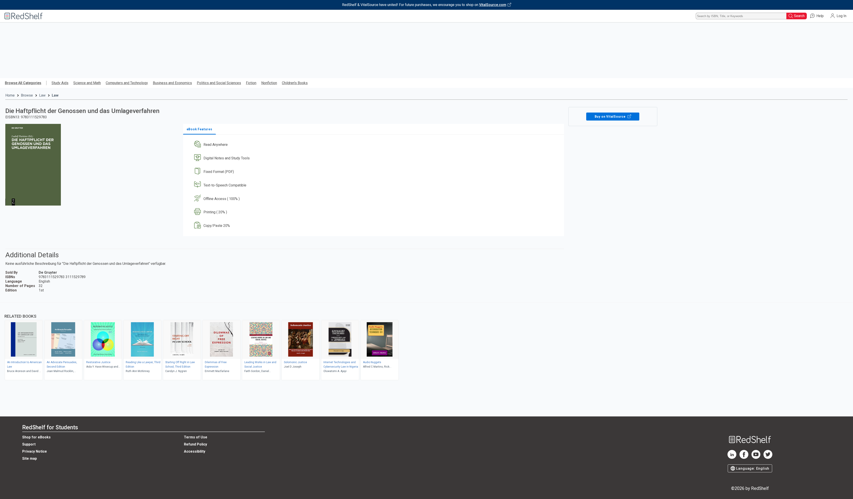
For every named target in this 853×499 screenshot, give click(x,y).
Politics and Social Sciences (219, 83)
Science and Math (87, 83)
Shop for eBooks (36, 437)
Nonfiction (269, 83)
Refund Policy (195, 444)
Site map (29, 458)
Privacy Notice (34, 451)
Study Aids (60, 83)
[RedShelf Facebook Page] (743, 457)
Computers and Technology (127, 83)
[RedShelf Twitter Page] (767, 457)
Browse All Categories (23, 83)
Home (10, 95)
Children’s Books (295, 83)
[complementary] (426, 341)
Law (42, 95)
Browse (27, 95)
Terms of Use (195, 437)
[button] (374, 145)
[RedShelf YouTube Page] (755, 457)
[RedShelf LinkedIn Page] (731, 457)
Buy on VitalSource (610, 116)
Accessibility (194, 451)
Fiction (251, 83)
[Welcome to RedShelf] (23, 16)
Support (29, 444)
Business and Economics (172, 83)
